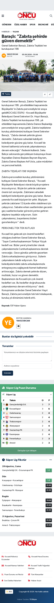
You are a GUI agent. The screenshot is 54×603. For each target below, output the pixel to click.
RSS (10, 592)
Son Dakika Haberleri (12, 581)
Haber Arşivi (36, 581)
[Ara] (51, 16)
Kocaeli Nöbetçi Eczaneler (10, 558)
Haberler (6, 32)
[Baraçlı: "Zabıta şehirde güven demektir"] (27, 75)
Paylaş (7, 94)
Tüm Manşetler (37, 574)
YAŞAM (16, 32)
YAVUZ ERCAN (23, 321)
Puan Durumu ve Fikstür (14, 574)
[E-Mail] (18, 326)
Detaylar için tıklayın (27, 451)
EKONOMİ (43, 25)
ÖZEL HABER (20, 25)
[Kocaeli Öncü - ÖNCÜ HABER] (26, 15)
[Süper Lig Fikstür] (50, 460)
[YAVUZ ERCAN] (8, 323)
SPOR (32, 25)
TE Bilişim (33, 599)
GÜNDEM (6, 25)
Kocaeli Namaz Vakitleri (14, 566)
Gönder (7, 373)
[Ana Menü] (3, 16)
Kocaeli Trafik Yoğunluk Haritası (39, 567)
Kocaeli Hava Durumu (40, 557)
